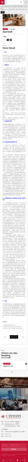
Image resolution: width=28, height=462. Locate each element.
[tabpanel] (13, 365)
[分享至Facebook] (8, 40)
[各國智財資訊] (14, 393)
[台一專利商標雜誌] (14, 382)
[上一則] (4, 337)
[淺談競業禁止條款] (14, 365)
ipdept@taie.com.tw (9, 424)
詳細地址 (17, 421)
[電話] (3, 460)
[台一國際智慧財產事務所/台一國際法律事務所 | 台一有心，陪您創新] (2, 2)
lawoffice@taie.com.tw (10, 426)
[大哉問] (14, 405)
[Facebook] (10, 460)
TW (6, 2)
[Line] (17, 460)
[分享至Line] (11, 40)
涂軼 (14, 29)
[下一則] (23, 337)
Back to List (14, 337)
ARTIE (13, 455)
